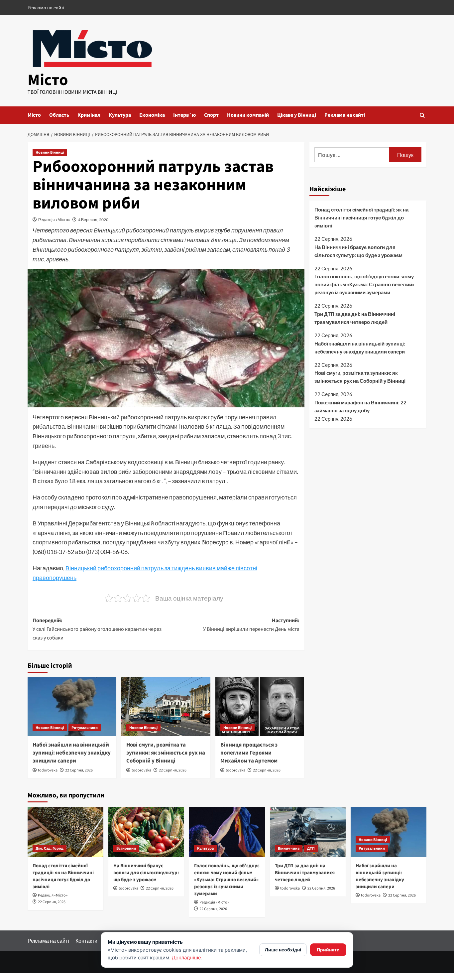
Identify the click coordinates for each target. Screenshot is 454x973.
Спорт (211, 115)
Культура (120, 115)
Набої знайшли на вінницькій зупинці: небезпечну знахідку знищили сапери (72, 753)
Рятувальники (84, 728)
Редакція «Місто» (54, 219)
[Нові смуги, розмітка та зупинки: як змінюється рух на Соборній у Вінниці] (165, 706)
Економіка (152, 115)
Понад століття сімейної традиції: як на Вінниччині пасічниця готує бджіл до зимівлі (361, 217)
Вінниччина (288, 848)
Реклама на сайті (46, 7)
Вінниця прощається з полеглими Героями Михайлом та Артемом (249, 753)
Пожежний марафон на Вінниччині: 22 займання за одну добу (360, 406)
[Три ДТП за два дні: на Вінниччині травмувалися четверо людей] (308, 832)
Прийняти (328, 949)
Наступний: (251, 625)
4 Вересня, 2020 (93, 219)
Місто (48, 80)
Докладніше (186, 957)
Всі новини (126, 848)
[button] (422, 115)
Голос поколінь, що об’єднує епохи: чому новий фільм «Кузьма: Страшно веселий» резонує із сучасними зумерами (364, 284)
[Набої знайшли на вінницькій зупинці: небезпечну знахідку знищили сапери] (72, 706)
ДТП (311, 848)
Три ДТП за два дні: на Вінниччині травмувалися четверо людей (354, 318)
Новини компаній (248, 115)
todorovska (47, 770)
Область (59, 115)
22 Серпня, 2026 (79, 770)
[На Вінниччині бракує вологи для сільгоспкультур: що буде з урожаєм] (146, 832)
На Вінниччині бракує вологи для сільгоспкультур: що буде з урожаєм (358, 251)
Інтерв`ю (184, 115)
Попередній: (97, 629)
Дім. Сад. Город (49, 848)
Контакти (86, 940)
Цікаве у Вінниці (296, 115)
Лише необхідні (283, 949)
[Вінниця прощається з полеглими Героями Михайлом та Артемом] (259, 706)
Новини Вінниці (50, 152)
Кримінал (88, 115)
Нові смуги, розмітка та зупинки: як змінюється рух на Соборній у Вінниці (165, 753)
